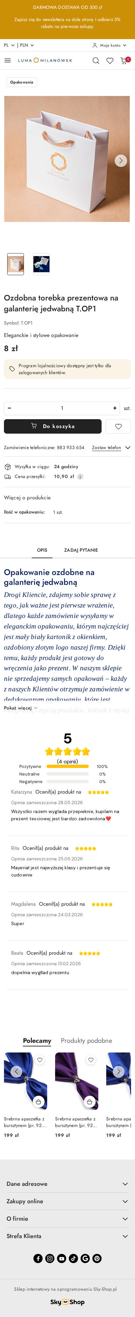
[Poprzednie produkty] (16, 1071)
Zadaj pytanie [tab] (81, 550)
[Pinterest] (97, 1258)
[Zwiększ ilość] (115, 408)
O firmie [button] (17, 1218)
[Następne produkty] (119, 1071)
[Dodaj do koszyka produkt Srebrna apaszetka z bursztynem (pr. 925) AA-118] (39, 1102)
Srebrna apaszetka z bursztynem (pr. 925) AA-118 (25, 1122)
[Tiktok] (73, 1258)
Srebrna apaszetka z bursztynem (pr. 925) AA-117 (76, 1122)
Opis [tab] (42, 550)
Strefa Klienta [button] (24, 1236)
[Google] (85, 1258)
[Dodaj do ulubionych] (118, 426)
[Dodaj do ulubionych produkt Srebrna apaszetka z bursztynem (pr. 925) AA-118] (40, 1060)
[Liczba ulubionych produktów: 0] (109, 60)
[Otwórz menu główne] (7, 60)
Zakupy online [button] (25, 1201)
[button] (121, 161)
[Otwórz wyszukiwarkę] (96, 60)
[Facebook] (38, 1258)
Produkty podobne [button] (86, 1040)
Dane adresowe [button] (27, 1184)
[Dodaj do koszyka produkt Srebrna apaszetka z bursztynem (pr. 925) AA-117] (90, 1102)
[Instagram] (49, 1258)
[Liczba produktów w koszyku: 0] (123, 60)
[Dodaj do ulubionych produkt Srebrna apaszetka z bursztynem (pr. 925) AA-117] (91, 1060)
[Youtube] (61, 1258)
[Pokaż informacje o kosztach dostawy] (80, 476)
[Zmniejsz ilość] (9, 408)
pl (6, 45)
